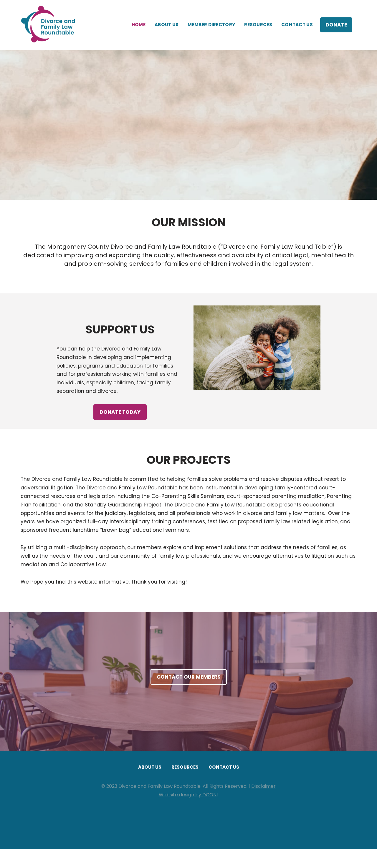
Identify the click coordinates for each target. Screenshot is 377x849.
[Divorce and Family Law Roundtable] (50, 24)
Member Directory (211, 24)
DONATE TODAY (120, 412)
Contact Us (297, 24)
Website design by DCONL (189, 794)
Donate (336, 24)
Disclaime (262, 786)
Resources (258, 24)
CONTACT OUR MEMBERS (189, 676)
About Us (166, 24)
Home (138, 24)
